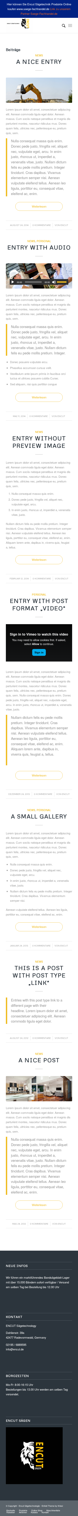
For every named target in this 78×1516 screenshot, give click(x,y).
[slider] (62, 282)
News (39, 55)
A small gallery (39, 816)
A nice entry (39, 61)
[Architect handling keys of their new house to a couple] (39, 276)
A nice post (39, 1060)
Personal (44, 241)
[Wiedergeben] (13, 282)
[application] (39, 282)
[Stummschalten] (54, 282)
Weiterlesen (39, 206)
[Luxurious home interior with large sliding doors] (39, 1088)
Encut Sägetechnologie (29, 1505)
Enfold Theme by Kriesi (52, 1505)
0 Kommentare (41, 225)
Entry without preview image (39, 442)
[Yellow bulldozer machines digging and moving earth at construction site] (39, 90)
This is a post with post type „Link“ (39, 975)
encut (64, 225)
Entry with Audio (39, 247)
